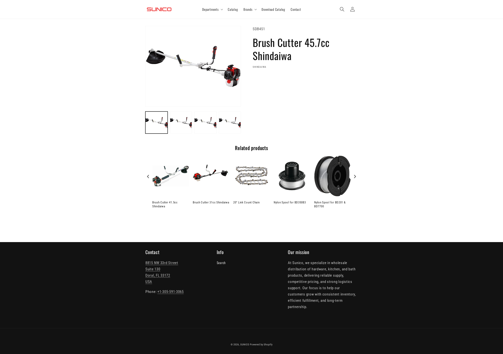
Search (221, 262)
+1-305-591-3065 (170, 291)
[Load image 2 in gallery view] (181, 123)
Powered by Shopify (261, 344)
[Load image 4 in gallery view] (230, 123)
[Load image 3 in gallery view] (205, 123)
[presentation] (148, 176)
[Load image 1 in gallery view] (156, 123)
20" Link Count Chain (246, 202)
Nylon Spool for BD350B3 (290, 202)
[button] (212, 9)
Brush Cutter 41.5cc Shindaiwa (165, 204)
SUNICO (244, 344)
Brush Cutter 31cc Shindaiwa (211, 202)
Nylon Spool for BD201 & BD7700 (330, 204)
